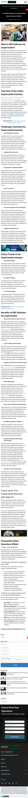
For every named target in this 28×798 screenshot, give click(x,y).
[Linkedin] (2, 783)
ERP (6, 6)
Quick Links (3, 766)
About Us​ (3, 759)
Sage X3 (3, 510)
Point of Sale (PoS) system (9, 367)
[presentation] (11, 658)
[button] (13, 759)
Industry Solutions (5, 770)
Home (3, 6)
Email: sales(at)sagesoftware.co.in (9, 755)
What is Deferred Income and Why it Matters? (17, 688)
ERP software (4, 74)
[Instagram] (16, 783)
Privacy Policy (24, 793)
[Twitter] (5, 783)
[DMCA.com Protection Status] (5, 796)
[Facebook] (12, 783)
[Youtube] (9, 783)
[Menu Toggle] (25, 2)
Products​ (3, 763)
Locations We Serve (5, 774)
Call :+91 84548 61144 (7, 752)
